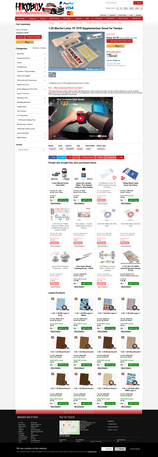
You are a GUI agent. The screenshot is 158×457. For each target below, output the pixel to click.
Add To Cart (63, 200)
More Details (55, 203)
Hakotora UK (136, 18)
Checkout (112, 15)
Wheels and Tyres (23, 85)
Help (87, 18)
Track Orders (122, 15)
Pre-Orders (67, 18)
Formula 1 (101, 149)
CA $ (137, 8)
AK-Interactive (22, 426)
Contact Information (112, 427)
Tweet (62, 157)
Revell (32, 437)
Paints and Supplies (23, 76)
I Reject (121, 449)
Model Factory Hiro (36, 424)
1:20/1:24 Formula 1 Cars (74, 23)
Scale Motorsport (35, 440)
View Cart (103, 15)
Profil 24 (33, 428)
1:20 (61, 149)
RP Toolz (33, 439)
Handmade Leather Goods (26, 129)
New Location (123, 18)
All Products (43, 47)
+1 (77, 157)
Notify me (101, 200)
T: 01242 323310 (111, 424)
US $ (125, 8)
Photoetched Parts (23, 58)
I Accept (108, 449)
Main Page (20, 18)
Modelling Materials (23, 102)
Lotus (88, 149)
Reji (32, 433)
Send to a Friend (88, 157)
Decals (61, 23)
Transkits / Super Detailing (26, 71)
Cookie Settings (135, 449)
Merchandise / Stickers (25, 124)
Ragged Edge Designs (37, 431)
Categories (32, 18)
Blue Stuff (21, 433)
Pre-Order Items (22, 115)
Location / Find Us (112, 430)
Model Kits (20, 54)
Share (53, 157)
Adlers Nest (22, 424)
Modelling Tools (22, 98)
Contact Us (99, 18)
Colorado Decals (23, 437)
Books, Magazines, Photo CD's (27, 89)
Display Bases (21, 107)
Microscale (34, 422)
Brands (43, 18)
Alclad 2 (21, 428)
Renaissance (34, 435)
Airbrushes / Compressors (96, 441)
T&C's (118, 441)
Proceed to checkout (33, 37)
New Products (54, 18)
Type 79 (52, 149)
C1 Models (22, 435)
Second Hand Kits (23, 133)
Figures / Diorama (23, 93)
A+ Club (21, 422)
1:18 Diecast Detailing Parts (26, 120)
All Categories (35, 47)
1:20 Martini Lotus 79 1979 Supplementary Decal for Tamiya (104, 23)
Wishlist (101, 157)
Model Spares (21, 137)
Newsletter (110, 18)
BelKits (20, 431)
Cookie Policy (92, 451)
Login (131, 15)
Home (60, 441)
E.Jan (20, 440)
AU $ (131, 8)
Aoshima (21, 430)
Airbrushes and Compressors (27, 80)
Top (121, 157)
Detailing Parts (22, 67)
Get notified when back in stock (120, 41)
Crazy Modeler (23, 439)
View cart (20, 37)
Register (138, 15)
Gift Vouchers (21, 111)
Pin (70, 157)
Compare (111, 157)
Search (139, 3)
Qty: (51, 200)
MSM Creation (116, 52)
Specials (78, 18)
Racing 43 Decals (35, 430)
